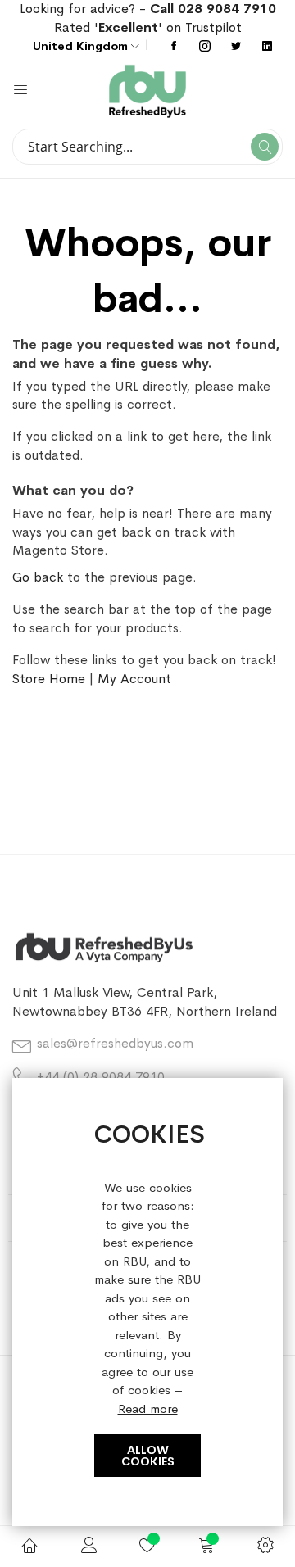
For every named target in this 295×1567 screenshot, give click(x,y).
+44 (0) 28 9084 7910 (101, 1076)
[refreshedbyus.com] (215, 91)
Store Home (48, 678)
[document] (147, 1302)
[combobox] (147, 147)
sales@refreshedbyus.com (115, 1043)
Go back (37, 577)
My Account (134, 678)
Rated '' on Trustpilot (148, 27)
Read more (148, 1408)
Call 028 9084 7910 (213, 8)
